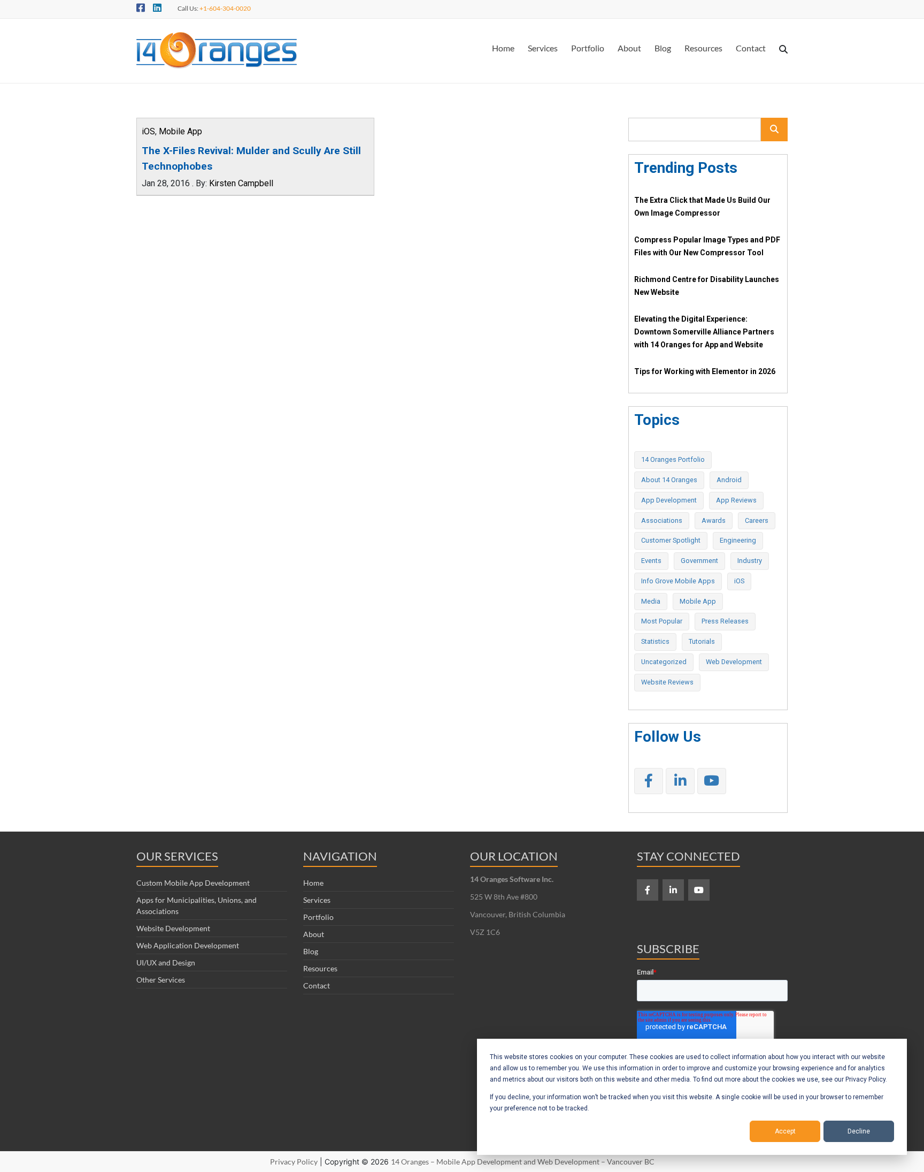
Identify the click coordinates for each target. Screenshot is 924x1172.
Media (650, 601)
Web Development (734, 662)
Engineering (738, 540)
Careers (756, 520)
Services (543, 48)
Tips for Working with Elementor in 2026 (704, 371)
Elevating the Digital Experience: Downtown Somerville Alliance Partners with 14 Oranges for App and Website (704, 332)
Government (699, 561)
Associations (661, 520)
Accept (785, 1131)
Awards (714, 520)
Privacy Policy (294, 1161)
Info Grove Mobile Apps (678, 581)
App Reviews (736, 500)
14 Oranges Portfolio (673, 459)
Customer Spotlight (670, 540)
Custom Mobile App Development (193, 882)
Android (729, 480)
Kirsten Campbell (241, 183)
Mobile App (180, 131)
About (629, 48)
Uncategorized (664, 662)
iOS (148, 131)
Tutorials (702, 641)
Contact (751, 48)
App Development (669, 500)
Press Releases (725, 621)
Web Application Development (187, 945)
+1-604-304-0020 (225, 8)
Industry (749, 561)
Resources (703, 48)
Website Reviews (667, 682)
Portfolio (587, 48)
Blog (662, 48)
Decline (859, 1131)
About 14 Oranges (669, 480)
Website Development (173, 928)
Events (651, 561)
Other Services (160, 979)
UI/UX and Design (165, 962)
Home (503, 48)
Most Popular (661, 621)
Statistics (655, 641)
